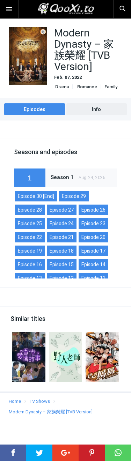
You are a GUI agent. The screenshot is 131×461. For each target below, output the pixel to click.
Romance (86, 86)
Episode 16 (30, 264)
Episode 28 (30, 210)
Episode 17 (93, 251)
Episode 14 (93, 264)
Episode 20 (93, 237)
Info (96, 109)
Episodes (34, 109)
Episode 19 (30, 251)
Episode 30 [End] (36, 196)
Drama (61, 86)
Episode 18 (62, 251)
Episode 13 (30, 278)
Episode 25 (30, 223)
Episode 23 (93, 223)
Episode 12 (62, 278)
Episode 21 (62, 237)
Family (110, 86)
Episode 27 (62, 210)
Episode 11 (93, 278)
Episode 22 (30, 237)
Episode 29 (74, 196)
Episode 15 (62, 264)
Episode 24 (62, 223)
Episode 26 (93, 210)
